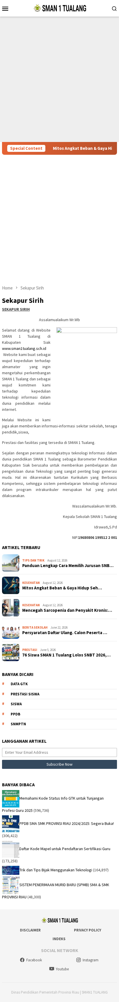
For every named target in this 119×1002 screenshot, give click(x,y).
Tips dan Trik (33, 560)
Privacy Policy (87, 930)
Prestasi (29, 650)
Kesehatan (31, 583)
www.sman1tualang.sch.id (24, 348)
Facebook (34, 960)
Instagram (90, 960)
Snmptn (18, 724)
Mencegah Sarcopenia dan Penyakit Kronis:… (67, 610)
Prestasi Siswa (25, 694)
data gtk (19, 683)
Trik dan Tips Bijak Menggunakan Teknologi (55, 870)
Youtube (62, 969)
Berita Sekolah (35, 627)
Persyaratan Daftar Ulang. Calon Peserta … (64, 632)
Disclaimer (30, 930)
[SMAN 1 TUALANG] (59, 7)
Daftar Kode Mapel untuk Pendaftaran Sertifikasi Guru (64, 849)
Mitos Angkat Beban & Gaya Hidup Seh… (62, 588)
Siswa (16, 703)
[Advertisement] (59, 79)
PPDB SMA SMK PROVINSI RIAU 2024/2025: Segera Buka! (66, 823)
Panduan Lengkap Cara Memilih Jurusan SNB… (68, 565)
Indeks (59, 938)
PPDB (15, 714)
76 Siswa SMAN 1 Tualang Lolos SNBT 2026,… (66, 655)
